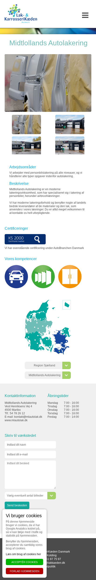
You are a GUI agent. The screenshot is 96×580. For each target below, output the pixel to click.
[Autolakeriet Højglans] (66, 341)
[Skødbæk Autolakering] (27, 320)
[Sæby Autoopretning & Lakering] (47, 307)
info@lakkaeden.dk (53, 562)
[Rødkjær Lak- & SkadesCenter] (42, 326)
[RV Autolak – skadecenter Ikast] (34, 327)
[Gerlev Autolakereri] (63, 332)
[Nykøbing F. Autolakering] (62, 350)
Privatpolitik (48, 566)
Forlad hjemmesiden (24, 571)
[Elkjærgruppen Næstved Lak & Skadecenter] (62, 343)
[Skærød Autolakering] (64, 329)
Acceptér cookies (24, 562)
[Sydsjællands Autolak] (61, 343)
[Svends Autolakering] (40, 333)
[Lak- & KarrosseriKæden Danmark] (21, 13)
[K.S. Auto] (40, 319)
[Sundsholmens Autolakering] (43, 311)
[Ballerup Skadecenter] (66, 334)
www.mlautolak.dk (16, 420)
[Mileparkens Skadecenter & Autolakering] (67, 335)
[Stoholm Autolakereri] (37, 322)
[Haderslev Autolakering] (37, 343)
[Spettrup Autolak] (41, 334)
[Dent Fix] (38, 328)
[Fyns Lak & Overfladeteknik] (46, 339)
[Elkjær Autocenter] (64, 334)
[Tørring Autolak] (39, 332)
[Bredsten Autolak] (37, 335)
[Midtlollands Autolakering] (59, 351)
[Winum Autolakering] (35, 340)
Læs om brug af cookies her (23, 554)
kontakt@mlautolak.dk (28, 416)
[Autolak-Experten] (49, 346)
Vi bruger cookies (24, 515)
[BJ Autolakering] (28, 337)
